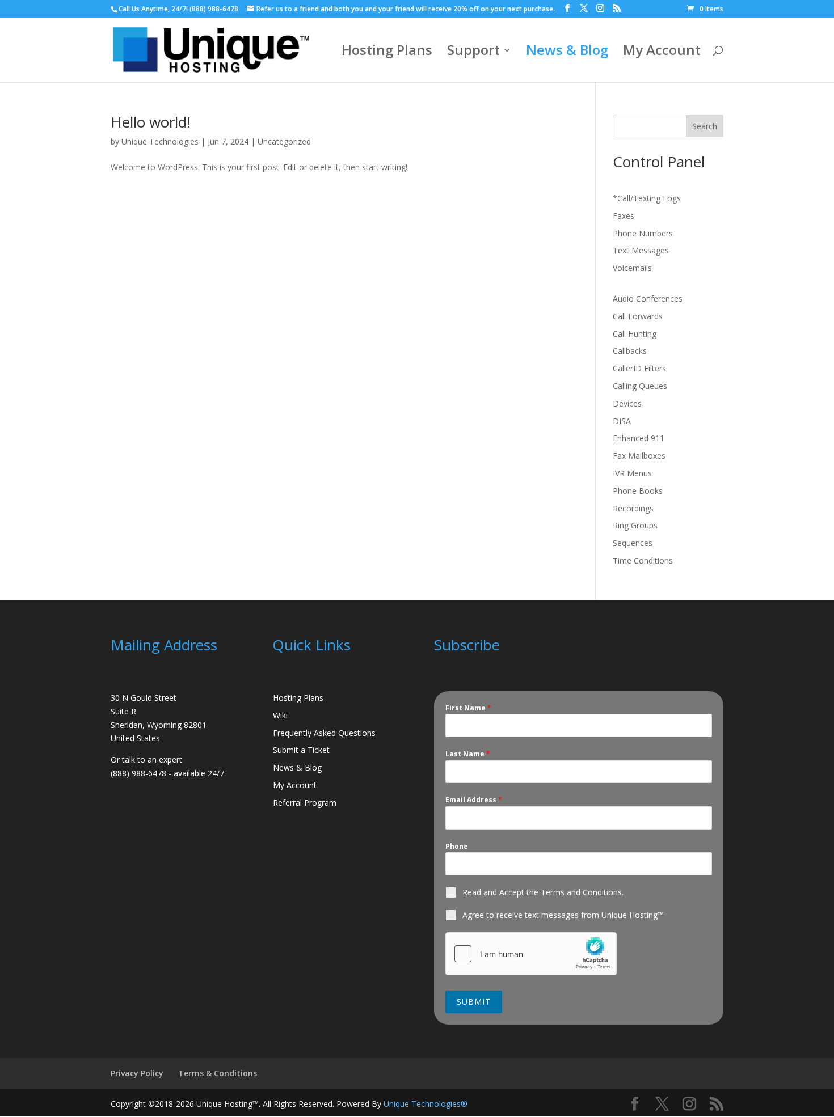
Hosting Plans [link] (387, 52)
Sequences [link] (632, 543)
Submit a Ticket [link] (301, 749)
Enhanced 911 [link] (638, 438)
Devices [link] (627, 403)
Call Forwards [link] (638, 316)
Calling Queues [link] (640, 385)
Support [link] (473, 52)
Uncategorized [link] (284, 141)
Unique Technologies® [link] (425, 1103)
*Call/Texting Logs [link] (647, 198)
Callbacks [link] (630, 350)
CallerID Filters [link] (639, 368)
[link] (705, 9)
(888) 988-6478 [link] (213, 9)
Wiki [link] (280, 715)
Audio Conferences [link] (648, 298)
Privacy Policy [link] (137, 1073)
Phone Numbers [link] (643, 233)
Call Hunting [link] (634, 333)
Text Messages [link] (641, 250)
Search (704, 126)
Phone (456, 846)
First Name (468, 708)
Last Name (467, 754)
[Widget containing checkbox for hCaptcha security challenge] (531, 953)
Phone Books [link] (638, 490)
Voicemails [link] (632, 268)
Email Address (473, 800)
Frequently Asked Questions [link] (324, 732)
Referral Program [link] (304, 802)
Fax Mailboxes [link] (639, 455)
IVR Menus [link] (632, 473)
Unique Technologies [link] (160, 141)
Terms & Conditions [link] (217, 1073)
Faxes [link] (623, 215)
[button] (567, 8)
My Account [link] (662, 52)
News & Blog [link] (567, 52)
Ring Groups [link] (635, 525)
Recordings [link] (633, 508)
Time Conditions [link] (643, 560)
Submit (474, 1001)
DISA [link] (622, 421)
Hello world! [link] (151, 122)
